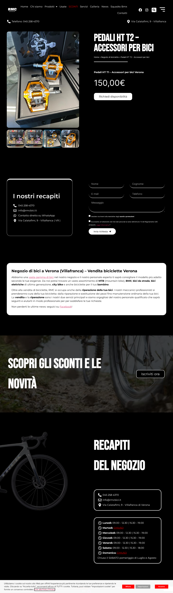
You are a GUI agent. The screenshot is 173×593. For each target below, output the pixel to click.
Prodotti (49, 6)
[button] (154, 10)
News (105, 6)
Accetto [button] (161, 586)
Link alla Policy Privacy (44, 589)
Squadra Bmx (119, 6)
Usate (62, 6)
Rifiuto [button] (128, 586)
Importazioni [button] (143, 586)
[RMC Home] (12, 10)
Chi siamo (36, 6)
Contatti (122, 13)
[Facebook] (140, 10)
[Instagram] (146, 10)
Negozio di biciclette (110, 57)
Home (24, 6)
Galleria (94, 6)
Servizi (84, 6)
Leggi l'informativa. (103, 225)
